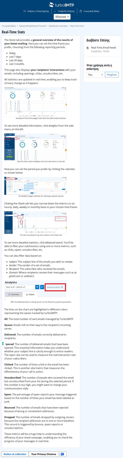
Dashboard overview (58, 26)
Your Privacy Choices (43, 454)
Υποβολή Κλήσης (66, 11)
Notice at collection (15, 454)
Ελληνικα (61, 16)
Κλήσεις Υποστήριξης (38, 11)
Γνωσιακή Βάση (91, 11)
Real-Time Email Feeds (103, 47)
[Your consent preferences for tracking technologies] (3, 343)
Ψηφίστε (112, 74)
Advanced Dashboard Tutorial (32, 26)
